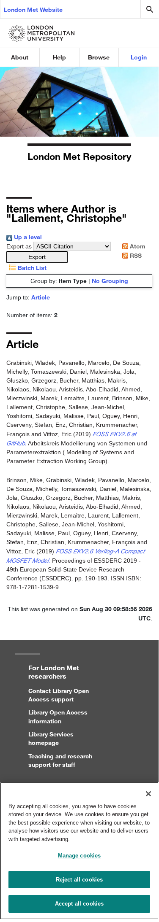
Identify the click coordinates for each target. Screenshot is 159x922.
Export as (19, 246)
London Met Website (33, 9)
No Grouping (110, 280)
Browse (99, 57)
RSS (135, 255)
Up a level (27, 236)
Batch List (31, 267)
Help (59, 57)
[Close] (148, 794)
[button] (37, 257)
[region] (79, 850)
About (19, 57)
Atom (136, 246)
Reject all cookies (79, 879)
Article (40, 297)
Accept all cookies (79, 903)
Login (139, 57)
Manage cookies (79, 855)
